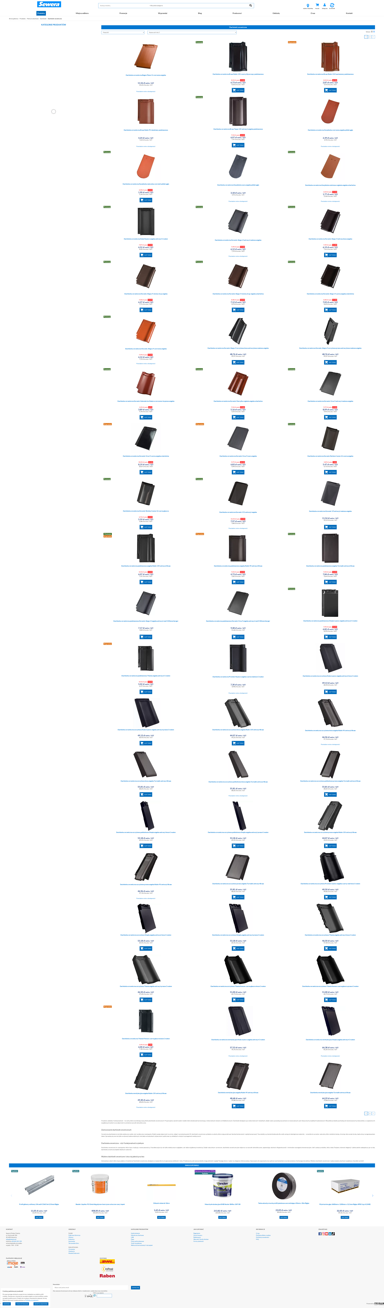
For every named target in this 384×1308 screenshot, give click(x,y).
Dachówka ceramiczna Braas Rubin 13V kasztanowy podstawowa (330, 74)
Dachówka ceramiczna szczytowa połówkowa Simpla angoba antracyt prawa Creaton (238, 832)
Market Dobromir (74, 1253)
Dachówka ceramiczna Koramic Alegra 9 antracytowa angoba (330, 239)
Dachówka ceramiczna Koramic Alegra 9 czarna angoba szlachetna (330, 294)
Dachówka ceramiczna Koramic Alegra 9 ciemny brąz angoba (145, 294)
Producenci (237, 13)
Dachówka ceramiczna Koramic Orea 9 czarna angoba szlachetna (146, 456)
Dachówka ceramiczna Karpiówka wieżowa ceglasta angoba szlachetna (330, 185)
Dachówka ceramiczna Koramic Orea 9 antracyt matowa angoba (330, 401)
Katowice (71, 1239)
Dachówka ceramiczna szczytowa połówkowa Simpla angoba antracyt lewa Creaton (146, 832)
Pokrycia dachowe (32, 18)
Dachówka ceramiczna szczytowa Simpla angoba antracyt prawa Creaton (238, 935)
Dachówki (43, 18)
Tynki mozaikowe (136, 1243)
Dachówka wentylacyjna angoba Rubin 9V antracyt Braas (238, 1092)
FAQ (257, 1239)
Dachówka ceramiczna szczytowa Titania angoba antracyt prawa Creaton (146, 986)
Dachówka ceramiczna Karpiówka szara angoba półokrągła (238, 185)
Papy (132, 1239)
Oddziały (276, 13)
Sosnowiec (71, 1241)
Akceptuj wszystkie (40, 1304)
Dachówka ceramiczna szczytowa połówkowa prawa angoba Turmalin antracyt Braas (330, 781)
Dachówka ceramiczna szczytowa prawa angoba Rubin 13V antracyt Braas (330, 832)
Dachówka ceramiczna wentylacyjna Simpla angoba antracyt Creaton (330, 1039)
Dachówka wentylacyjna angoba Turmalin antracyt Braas (330, 1092)
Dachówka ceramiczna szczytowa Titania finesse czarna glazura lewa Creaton (238, 986)
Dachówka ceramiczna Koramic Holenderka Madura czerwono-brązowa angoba (146, 401)
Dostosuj (7, 1304)
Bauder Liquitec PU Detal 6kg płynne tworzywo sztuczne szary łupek (100, 1204)
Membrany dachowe (137, 1235)
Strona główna (13, 18)
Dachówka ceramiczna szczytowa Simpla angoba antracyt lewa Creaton (145, 935)
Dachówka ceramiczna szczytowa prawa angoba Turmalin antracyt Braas (238, 884)
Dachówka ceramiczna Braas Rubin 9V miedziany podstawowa (146, 130)
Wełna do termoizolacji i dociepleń (142, 1245)
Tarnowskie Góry (73, 1243)
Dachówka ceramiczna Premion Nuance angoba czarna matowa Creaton (238, 677)
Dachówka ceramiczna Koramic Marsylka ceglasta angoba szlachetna (238, 401)
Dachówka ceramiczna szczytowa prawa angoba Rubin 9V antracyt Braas (146, 884)
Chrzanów (71, 1249)
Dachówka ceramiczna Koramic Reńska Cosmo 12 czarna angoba (330, 456)
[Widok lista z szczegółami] (371, 31)
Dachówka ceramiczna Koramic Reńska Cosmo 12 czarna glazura (146, 511)
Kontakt (349, 13)
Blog (200, 13)
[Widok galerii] (374, 31)
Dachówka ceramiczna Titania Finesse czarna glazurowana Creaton (146, 1038)
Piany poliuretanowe (137, 1241)
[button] (372, 1195)
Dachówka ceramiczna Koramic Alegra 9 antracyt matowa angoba (238, 240)
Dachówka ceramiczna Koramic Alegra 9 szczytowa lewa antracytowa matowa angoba (238, 348)
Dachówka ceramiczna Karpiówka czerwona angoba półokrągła (330, 130)
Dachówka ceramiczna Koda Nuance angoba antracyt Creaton (146, 239)
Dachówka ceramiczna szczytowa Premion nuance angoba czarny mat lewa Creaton (330, 884)
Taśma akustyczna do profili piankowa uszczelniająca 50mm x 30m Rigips (283, 1203)
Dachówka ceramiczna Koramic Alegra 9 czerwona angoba (146, 349)
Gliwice (70, 1237)
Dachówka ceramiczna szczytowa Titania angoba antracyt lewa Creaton (330, 935)
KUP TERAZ (240, 90)
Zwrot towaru (198, 1235)
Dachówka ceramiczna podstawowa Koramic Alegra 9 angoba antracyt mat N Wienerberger (145, 621)
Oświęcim (71, 1251)
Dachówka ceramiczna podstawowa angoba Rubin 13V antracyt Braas (145, 566)
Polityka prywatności (262, 1237)
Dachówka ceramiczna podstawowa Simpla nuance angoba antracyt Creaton (330, 621)
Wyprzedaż (162, 13)
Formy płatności (199, 1241)
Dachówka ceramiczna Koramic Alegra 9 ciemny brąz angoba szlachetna (238, 294)
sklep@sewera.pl (11, 1239)
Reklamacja (197, 1237)
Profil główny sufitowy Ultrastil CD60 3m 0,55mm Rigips (39, 1204)
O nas (313, 13)
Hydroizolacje (135, 1233)
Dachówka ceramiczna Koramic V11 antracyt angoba (238, 512)
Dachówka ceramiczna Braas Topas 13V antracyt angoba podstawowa (238, 129)
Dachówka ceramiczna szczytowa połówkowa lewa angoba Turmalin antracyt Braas (238, 782)
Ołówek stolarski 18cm (161, 1203)
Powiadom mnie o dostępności (145, 91)
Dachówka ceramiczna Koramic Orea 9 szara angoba (238, 456)
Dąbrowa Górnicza (74, 1235)
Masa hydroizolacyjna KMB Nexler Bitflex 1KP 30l (222, 1204)
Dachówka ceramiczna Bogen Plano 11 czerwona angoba (146, 75)
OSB (132, 1237)
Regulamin (197, 1233)
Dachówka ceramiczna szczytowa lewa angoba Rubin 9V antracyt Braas (330, 730)
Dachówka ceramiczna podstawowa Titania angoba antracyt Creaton (146, 676)
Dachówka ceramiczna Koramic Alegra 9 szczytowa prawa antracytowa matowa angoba (330, 348)
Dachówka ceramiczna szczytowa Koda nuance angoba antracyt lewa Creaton (330, 676)
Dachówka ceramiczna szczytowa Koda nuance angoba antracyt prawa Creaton (146, 730)
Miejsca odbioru (82, 13)
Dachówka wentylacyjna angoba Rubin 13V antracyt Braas (145, 1093)
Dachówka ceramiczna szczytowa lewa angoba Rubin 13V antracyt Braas (238, 730)
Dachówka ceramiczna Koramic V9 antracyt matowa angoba (330, 511)
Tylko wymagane (22, 1304)
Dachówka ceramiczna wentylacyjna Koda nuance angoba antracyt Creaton (238, 1039)
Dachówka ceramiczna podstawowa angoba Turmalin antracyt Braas (330, 566)
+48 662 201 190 (16, 1241)
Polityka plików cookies (263, 1235)
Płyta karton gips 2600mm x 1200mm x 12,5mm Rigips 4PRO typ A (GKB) (344, 1204)
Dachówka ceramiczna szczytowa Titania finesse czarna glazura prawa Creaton (330, 986)
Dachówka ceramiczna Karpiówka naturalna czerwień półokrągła (146, 184)
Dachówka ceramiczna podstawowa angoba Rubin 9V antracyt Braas (238, 566)
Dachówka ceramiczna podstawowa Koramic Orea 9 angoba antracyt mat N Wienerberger (238, 621)
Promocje (123, 13)
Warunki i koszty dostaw (201, 1239)
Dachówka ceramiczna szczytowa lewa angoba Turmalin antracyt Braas (146, 781)
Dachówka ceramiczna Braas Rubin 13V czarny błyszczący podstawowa (238, 74)
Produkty (41, 13)
